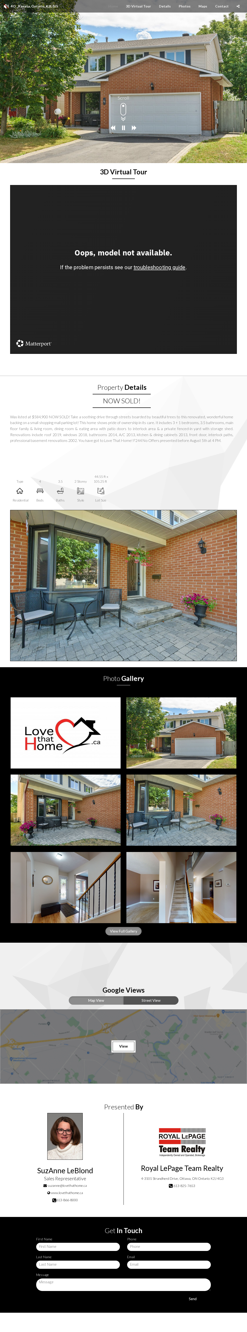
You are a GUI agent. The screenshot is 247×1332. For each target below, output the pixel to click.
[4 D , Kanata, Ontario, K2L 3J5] (66, 733)
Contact (222, 6)
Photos (185, 6)
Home (113, 6)
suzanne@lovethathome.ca (67, 1185)
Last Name (44, 1257)
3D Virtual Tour (138, 6)
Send (193, 1299)
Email (131, 1257)
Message (42, 1275)
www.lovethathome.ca (67, 1193)
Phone (132, 1239)
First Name (44, 1239)
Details (165, 6)
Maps (203, 6)
